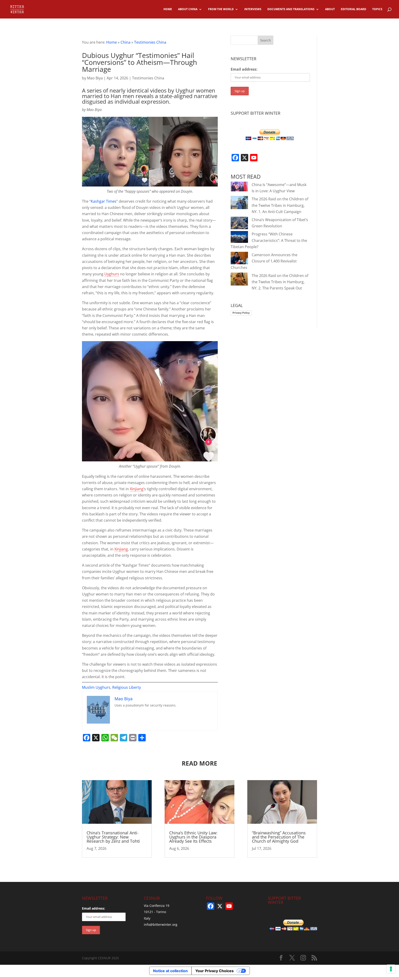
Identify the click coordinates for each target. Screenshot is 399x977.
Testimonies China (150, 42)
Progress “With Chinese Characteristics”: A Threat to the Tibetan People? (269, 240)
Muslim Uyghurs (96, 687)
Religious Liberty (126, 687)
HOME (167, 9)
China (125, 42)
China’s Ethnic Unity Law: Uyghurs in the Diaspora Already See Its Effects (193, 837)
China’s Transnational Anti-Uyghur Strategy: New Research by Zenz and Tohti (113, 837)
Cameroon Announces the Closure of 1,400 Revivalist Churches (264, 261)
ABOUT (330, 9)
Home (111, 42)
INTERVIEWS (252, 9)
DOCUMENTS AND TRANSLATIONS (290, 9)
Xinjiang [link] (136, 488)
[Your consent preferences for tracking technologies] (391, 969)
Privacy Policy (241, 312)
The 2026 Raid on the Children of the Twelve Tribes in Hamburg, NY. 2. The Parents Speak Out (280, 282)
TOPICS (377, 9)
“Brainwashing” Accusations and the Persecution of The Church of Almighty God (279, 837)
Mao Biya (95, 78)
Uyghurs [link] (111, 274)
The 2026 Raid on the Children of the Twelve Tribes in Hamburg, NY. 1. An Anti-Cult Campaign (280, 205)
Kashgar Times (103, 201)
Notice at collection (170, 970)
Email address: (244, 69)
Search (265, 40)
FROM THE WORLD (221, 9)
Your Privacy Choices (214, 970)
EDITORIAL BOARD (353, 9)
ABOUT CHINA (187, 9)
